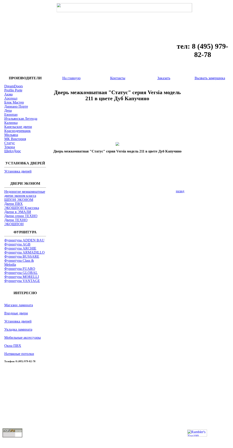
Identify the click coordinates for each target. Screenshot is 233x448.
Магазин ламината (18, 305)
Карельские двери (18, 127)
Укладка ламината (18, 329)
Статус (9, 143)
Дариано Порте (16, 106)
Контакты (117, 78)
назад (180, 191)
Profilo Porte (13, 90)
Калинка (11, 123)
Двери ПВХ (13, 204)
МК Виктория (15, 139)
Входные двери (16, 313)
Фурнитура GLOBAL (21, 273)
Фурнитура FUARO (19, 269)
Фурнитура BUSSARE (21, 256)
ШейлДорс (12, 151)
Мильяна (11, 135)
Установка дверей (18, 171)
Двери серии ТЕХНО (20, 216)
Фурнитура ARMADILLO (24, 252)
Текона (9, 147)
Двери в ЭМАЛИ (17, 212)
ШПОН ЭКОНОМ (18, 200)
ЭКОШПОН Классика (21, 208)
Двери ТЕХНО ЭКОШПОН (16, 222)
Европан (11, 114)
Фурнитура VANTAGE (22, 281)
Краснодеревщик (17, 131)
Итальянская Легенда (20, 119)
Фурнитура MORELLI (21, 277)
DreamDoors (13, 86)
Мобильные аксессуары (22, 337)
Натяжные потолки (19, 354)
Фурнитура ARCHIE (20, 248)
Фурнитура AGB (17, 244)
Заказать (163, 78)
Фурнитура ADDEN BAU (24, 240)
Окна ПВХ (12, 346)
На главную (71, 78)
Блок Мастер (14, 102)
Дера (8, 110)
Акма (8, 94)
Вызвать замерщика (210, 78)
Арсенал (10, 98)
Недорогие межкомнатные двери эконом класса (24, 194)
